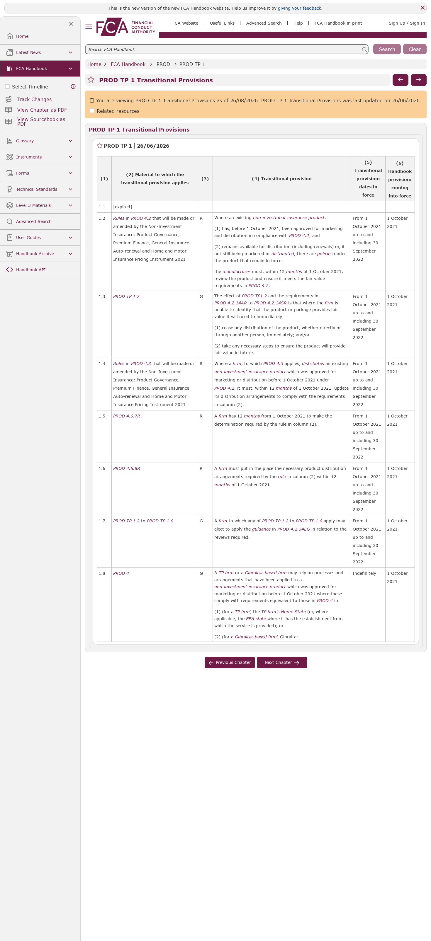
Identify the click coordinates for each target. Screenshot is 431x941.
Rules (118, 218)
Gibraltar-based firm (266, 573)
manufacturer (236, 272)
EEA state (256, 619)
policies (324, 254)
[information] (73, 86)
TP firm (226, 573)
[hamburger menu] (88, 27)
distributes (313, 364)
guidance (261, 529)
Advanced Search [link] (264, 23)
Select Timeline (30, 86)
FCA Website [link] (185, 23)
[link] (125, 26)
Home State (293, 612)
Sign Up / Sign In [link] (407, 23)
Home (94, 64)
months (294, 272)
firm (329, 303)
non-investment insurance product (289, 218)
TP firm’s (270, 612)
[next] (419, 80)
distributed (283, 254)
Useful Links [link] (222, 23)
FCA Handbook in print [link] (338, 23)
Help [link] (298, 23)
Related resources (118, 111)
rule (282, 477)
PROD (163, 64)
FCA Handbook (128, 64)
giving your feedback (299, 8)
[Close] (422, 8)
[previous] (400, 80)
